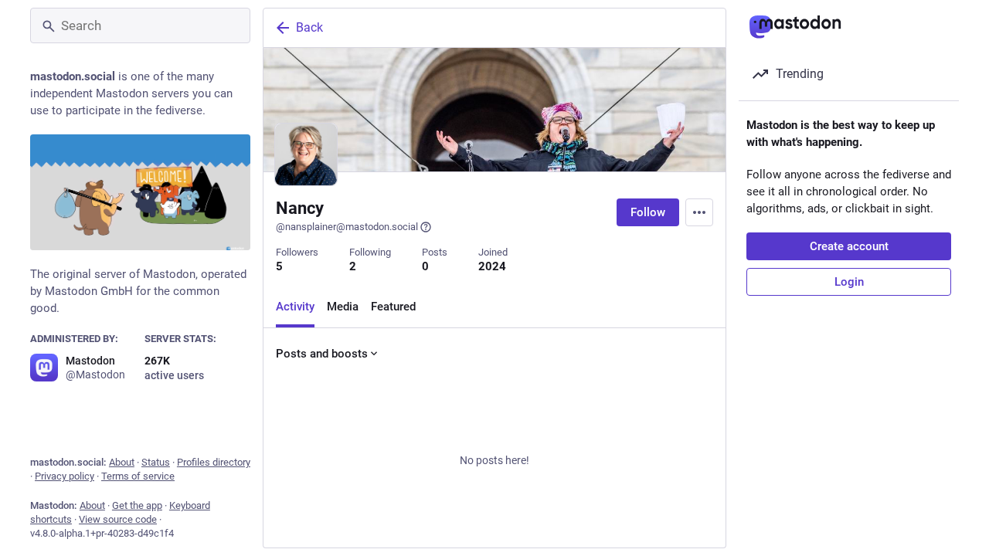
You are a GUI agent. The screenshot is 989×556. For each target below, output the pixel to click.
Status (155, 462)
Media (343, 307)
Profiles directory (213, 462)
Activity (295, 307)
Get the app (137, 505)
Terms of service (138, 476)
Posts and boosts (322, 354)
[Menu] (699, 212)
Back (309, 27)
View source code (118, 519)
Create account (849, 246)
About (121, 462)
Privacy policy (64, 476)
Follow (647, 212)
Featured (393, 307)
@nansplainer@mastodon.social (347, 226)
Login (849, 282)
